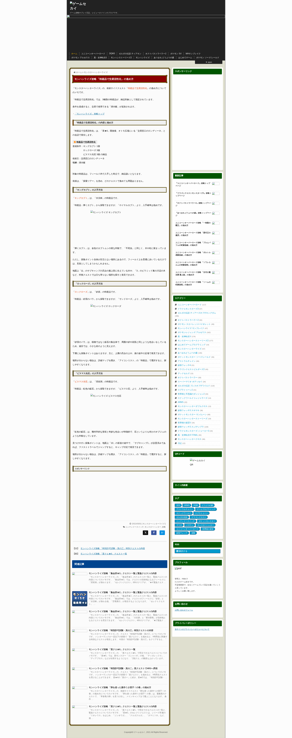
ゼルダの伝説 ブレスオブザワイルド (196, 386)
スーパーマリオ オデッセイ (192, 381)
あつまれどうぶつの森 (190, 353)
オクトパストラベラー (189, 377)
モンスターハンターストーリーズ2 (195, 340)
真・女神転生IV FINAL (190, 435)
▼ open (208, 62)
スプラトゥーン (201, 513)
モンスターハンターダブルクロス (194, 406)
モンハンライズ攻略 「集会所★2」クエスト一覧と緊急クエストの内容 (123, 592)
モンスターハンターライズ (154, 524)
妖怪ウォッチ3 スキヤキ (190, 410)
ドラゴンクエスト (198, 517)
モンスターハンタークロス (191, 439)
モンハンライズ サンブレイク (193, 328)
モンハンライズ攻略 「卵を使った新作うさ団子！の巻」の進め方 (120, 687)
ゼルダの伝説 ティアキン (130, 53)
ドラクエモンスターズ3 (190, 309)
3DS (178, 505)
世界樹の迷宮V (186, 423)
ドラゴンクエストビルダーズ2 (193, 369)
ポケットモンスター (207, 521)
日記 (181, 443)
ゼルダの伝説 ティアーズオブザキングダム (195, 314)
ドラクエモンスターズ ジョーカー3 (195, 431)
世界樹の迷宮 (207, 529)
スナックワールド (183, 513)
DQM (196, 505)
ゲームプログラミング (206, 509)
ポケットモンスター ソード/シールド (196, 357)
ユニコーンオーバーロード (93, 53)
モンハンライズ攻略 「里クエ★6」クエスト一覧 (103, 553)
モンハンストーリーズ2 (121, 57)
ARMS (182, 402)
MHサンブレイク (193, 53)
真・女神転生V (187, 336)
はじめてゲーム (185, 57)
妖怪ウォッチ (181, 533)
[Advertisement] (96, 495)
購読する (182, 551)
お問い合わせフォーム (184, 610)
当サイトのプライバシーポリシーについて (192, 629)
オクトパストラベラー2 (155, 53)
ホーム (74, 53)
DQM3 (112, 53)
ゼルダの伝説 (181, 517)
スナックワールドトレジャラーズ (194, 398)
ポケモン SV (176, 53)
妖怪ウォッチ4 (186, 365)
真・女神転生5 (100, 57)
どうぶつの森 (207, 505)
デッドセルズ (185, 373)
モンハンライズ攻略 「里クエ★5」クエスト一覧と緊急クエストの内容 (123, 706)
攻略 (164, 527)
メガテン (189, 525)
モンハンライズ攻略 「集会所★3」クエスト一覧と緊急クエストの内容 (123, 573)
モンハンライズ (143, 57)
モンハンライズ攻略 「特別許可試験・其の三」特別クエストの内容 (112, 548)
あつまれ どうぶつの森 (164, 57)
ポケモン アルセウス (80, 57)
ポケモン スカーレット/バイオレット (196, 324)
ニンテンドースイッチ (134, 527)
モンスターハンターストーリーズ (194, 418)
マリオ (179, 525)
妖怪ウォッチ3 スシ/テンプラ (193, 427)
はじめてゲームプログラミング (193, 345)
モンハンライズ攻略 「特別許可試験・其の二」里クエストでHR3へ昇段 (123, 668)
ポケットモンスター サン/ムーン (194, 414)
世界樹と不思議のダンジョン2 (193, 394)
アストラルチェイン (188, 361)
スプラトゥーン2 (187, 390)
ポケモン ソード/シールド (207, 57)
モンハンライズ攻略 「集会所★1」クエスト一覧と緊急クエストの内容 (123, 611)
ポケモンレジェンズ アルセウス (194, 332)
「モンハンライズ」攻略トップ (89, 114)
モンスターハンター (153, 527)
